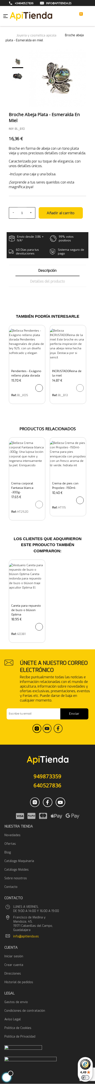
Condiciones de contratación (24, 1011)
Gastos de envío (16, 1002)
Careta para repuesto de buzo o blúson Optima (26, 610)
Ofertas (10, 844)
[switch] (85, 1077)
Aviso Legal (12, 1019)
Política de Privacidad (19, 1036)
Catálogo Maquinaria (19, 861)
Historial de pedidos (18, 982)
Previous (16, 51)
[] (39, 388)
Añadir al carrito (60, 212)
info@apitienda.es (26, 936)
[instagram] (36, 732)
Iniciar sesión (13, 956)
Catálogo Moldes (16, 870)
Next (19, 86)
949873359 (47, 776)
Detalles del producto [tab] (47, 281)
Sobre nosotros (15, 878)
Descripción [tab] (47, 270)
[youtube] (47, 732)
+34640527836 (24, 3)
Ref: (14, 395)
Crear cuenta (13, 965)
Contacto (10, 887)
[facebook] (58, 732)
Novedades (12, 835)
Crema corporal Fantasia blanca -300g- (22, 488)
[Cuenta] (73, 16)
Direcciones (12, 973)
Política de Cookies (17, 1028)
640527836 (47, 785)
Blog (7, 852)
